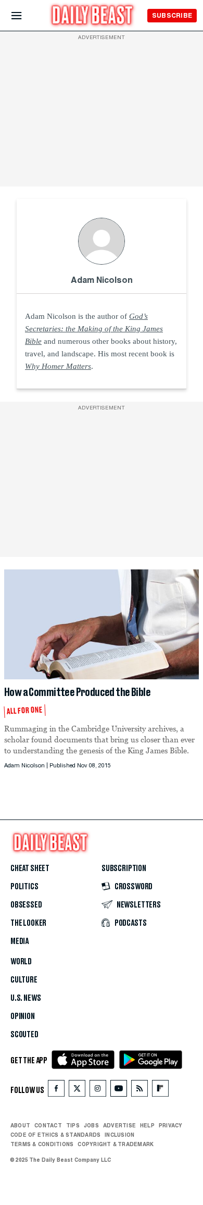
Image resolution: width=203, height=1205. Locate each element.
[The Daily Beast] (92, 16)
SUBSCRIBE (172, 15)
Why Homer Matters (58, 366)
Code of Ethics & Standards (55, 1135)
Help (147, 1125)
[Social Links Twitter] (77, 1090)
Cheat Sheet (29, 868)
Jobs (91, 1125)
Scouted (24, 1034)
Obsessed (26, 905)
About (20, 1125)
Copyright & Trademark (116, 1144)
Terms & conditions (41, 1144)
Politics (24, 887)
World (21, 962)
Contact (48, 1125)
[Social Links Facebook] (56, 1090)
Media (19, 941)
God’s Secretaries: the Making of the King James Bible (94, 328)
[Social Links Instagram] (98, 1090)
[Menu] (25, 15)
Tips (73, 1125)
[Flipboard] (160, 1090)
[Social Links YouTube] (118, 1090)
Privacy (171, 1125)
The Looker (28, 923)
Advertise (119, 1125)
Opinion (22, 1016)
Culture (23, 980)
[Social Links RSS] (139, 1090)
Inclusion (119, 1135)
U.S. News (25, 998)
